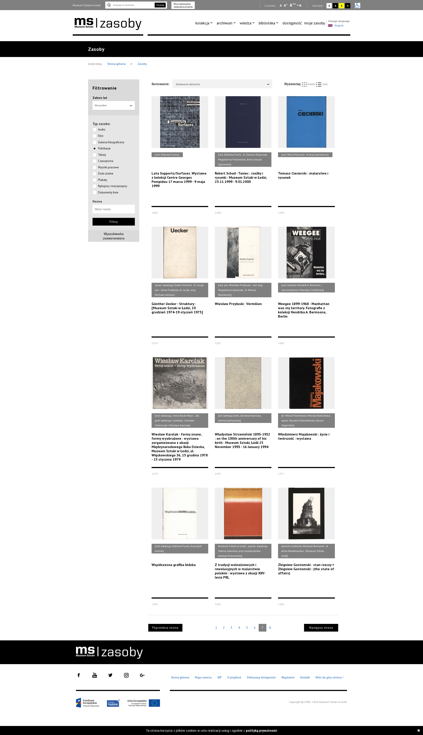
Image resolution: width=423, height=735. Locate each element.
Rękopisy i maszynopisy (112, 186)
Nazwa (97, 201)
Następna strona (321, 628)
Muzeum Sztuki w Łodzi (87, 5)
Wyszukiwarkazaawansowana (113, 236)
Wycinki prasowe (108, 167)
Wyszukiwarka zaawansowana (183, 5)
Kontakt (305, 677)
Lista (324, 84)
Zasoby (142, 64)
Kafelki (311, 84)
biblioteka (267, 23)
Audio (101, 129)
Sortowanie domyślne (188, 84)
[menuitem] (204, 23)
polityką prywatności (261, 730)
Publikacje (104, 148)
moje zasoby (314, 23)
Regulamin (288, 677)
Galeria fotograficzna (111, 142)
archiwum (224, 23)
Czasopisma (105, 161)
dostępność (292, 23)
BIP (220, 677)
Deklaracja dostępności (261, 677)
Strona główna (116, 64)
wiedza (245, 23)
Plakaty (102, 180)
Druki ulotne (105, 173)
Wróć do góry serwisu (329, 678)
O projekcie (234, 677)
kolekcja (202, 23)
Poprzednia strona (165, 628)
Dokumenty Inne (108, 192)
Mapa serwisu (203, 677)
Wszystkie (101, 105)
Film (100, 136)
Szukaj (160, 5)
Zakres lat (100, 98)
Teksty (102, 155)
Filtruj (113, 222)
